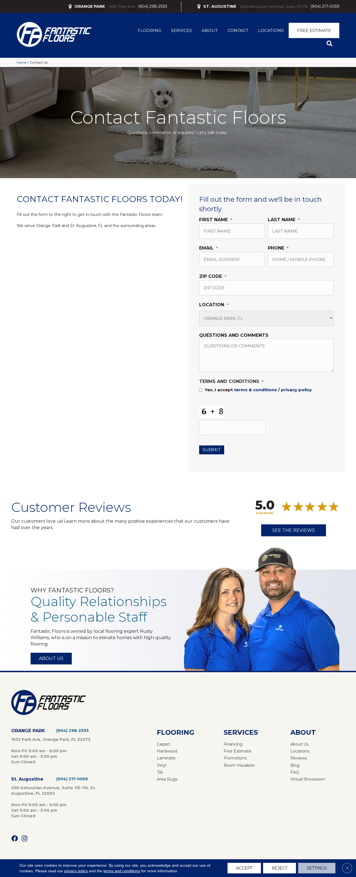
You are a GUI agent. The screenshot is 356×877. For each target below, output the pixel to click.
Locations (271, 30)
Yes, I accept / (258, 389)
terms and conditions (121, 871)
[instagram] (24, 838)
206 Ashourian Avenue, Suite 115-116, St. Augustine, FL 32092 (53, 790)
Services (181, 30)
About (210, 30)
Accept (244, 868)
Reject (279, 868)
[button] (330, 43)
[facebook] (14, 838)
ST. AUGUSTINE (219, 6)
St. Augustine (27, 779)
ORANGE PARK (90, 6)
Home (21, 62)
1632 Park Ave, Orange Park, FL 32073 (50, 739)
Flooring (149, 30)
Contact (238, 30)
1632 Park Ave (122, 6)
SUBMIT (211, 449)
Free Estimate (314, 30)
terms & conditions (255, 389)
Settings (317, 868)
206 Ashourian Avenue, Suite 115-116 (274, 6)
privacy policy (296, 389)
